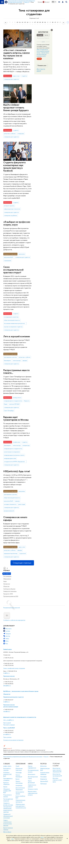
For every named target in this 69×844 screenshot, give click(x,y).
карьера (25, 360)
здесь (42, 837)
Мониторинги (31, 774)
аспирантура (26, 445)
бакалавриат (7, 360)
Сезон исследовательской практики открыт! (13, 269)
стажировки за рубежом (10, 215)
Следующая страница (22, 563)
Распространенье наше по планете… (16, 371)
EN (55, 2)
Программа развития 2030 (10, 596)
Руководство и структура (7, 769)
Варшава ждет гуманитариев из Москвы (16, 418)
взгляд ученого (17, 397)
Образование (7, 579)
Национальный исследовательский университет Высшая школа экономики (22, 756)
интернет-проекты (9, 205)
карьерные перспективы (10, 553)
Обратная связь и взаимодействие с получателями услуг (21, 806)
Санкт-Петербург (9, 410)
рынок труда (21, 504)
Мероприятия (43, 32)
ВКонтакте (8, 628)
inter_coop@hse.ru (8, 720)
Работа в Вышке (7, 832)
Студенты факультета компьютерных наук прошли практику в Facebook (14, 166)
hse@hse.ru (6, 673)
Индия (5, 404)
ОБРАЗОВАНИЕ (20, 764)
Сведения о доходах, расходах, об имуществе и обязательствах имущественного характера (8, 807)
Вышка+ (18, 779)
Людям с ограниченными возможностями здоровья (7, 822)
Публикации (43, 783)
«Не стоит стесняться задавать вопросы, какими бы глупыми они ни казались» (16, 54)
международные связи (10, 458)
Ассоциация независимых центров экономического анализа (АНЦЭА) (15, 323)
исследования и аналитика (11, 317)
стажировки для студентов (11, 79)
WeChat (8, 636)
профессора (16, 442)
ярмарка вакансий (9, 511)
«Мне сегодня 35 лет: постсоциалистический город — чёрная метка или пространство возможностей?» (43, 53)
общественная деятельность (12, 320)
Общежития (6, 694)
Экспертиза (6, 584)
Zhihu (7, 641)
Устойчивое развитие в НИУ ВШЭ (7, 774)
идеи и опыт (16, 76)
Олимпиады (19, 772)
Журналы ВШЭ (44, 781)
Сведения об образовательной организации (8, 816)
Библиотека (43, 766)
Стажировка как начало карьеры (15, 518)
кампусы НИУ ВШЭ (14, 404)
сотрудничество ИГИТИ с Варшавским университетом (15, 461)
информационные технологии (12, 209)
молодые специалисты (10, 504)
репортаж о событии (9, 133)
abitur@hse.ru (7, 685)
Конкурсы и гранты (33, 789)
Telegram (8, 633)
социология (22, 553)
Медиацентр (43, 779)
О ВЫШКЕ (6, 764)
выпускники (22, 254)
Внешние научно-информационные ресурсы (32, 793)
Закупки (5, 786)
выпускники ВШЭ (8, 257)
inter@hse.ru (6, 711)
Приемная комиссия (9, 676)
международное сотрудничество (13, 401)
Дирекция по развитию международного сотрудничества (19, 717)
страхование (7, 260)
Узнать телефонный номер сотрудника (14, 668)
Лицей (17, 766)
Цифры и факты (7, 766)
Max (7, 643)
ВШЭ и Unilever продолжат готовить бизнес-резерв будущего (16, 107)
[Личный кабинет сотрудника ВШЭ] (62, 2)
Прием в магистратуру (19, 782)
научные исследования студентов (13, 326)
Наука (5, 581)
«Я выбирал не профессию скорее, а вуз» (16, 223)
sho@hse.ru (6, 701)
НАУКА (30, 764)
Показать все (42, 65)
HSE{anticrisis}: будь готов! (16, 471)
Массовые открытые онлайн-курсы (57, 780)
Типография (43, 776)
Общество (6, 586)
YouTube (8, 631)
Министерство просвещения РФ (57, 775)
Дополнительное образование (20, 788)
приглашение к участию (10, 357)
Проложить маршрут (9, 725)
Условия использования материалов (13, 740)
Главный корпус (7, 649)
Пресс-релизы (7, 737)
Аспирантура (19, 785)
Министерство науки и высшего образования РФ (57, 770)
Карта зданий (7, 723)
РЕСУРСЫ (43, 764)
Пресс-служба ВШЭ (9, 727)
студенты (24, 76)
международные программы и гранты (14, 455)
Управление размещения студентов (13, 697)
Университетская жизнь (10, 591)
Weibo (7, 638)
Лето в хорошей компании (16, 336)
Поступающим (7, 576)
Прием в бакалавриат (19, 775)
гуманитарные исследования (12, 452)
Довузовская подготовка (19, 769)
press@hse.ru (7, 734)
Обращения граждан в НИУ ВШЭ (7, 790)
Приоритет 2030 (8, 594)
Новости (46, 756)
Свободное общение (9, 589)
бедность (26, 401)
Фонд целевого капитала (7, 795)
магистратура (17, 360)
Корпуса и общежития (6, 783)
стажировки (20, 133)
